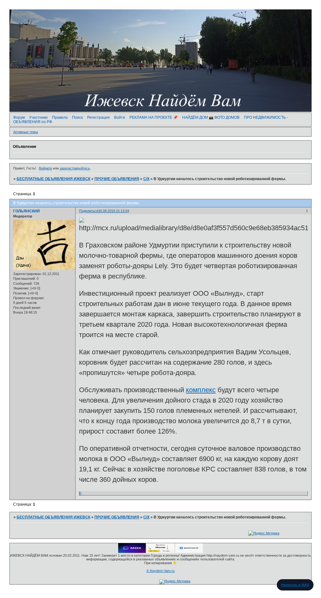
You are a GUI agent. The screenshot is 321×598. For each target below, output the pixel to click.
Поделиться (88, 211)
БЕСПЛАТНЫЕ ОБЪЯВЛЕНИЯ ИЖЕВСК (53, 179)
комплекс (201, 390)
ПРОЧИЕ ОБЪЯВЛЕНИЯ (116, 179)
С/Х (146, 179)
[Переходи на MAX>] (132, 552)
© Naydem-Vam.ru (160, 571)
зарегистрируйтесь (75, 168)
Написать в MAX (295, 585)
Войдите (45, 168)
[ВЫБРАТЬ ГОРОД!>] (160, 552)
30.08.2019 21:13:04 (113, 211)
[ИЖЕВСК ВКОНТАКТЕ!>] (189, 552)
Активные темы (25, 132)
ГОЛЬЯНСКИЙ (26, 211)
